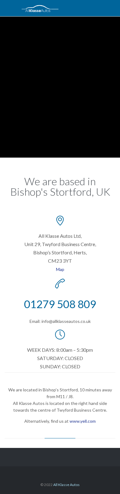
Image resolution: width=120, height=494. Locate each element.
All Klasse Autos (66, 484)
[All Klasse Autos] (40, 8)
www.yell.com (83, 421)
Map (60, 269)
